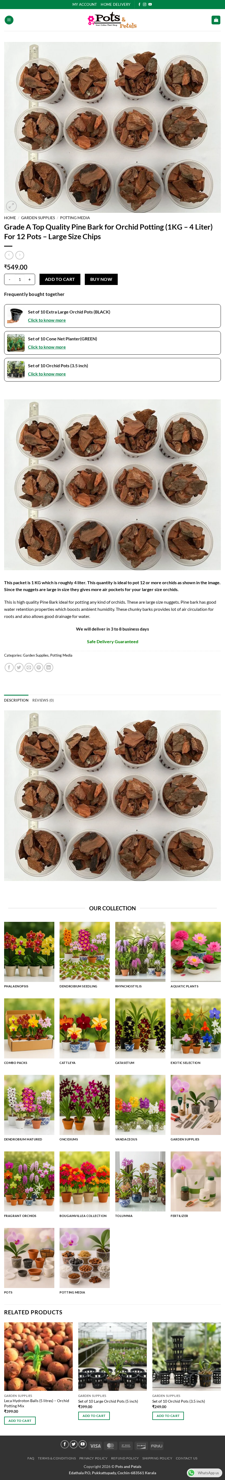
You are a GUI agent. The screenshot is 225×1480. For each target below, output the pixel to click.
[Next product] (9, 255)
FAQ (31, 1458)
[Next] (220, 1378)
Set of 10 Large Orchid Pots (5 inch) (108, 1401)
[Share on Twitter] (19, 667)
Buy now (101, 279)
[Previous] (4, 1378)
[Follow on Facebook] (139, 5)
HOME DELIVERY (115, 4)
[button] (9, 20)
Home (10, 218)
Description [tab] (16, 700)
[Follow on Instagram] (144, 5)
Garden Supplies (38, 218)
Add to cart (60, 279)
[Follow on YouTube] (150, 5)
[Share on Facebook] (9, 667)
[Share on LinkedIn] (48, 667)
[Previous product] (19, 255)
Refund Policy (125, 1458)
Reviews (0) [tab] (43, 700)
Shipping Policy (157, 1458)
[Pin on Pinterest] (38, 667)
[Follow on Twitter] (74, 1444)
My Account (84, 4)
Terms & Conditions (57, 1458)
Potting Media (75, 218)
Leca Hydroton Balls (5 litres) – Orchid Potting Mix (36, 1403)
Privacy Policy (93, 1458)
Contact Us (187, 1458)
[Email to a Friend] (28, 667)
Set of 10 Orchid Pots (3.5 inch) (178, 1401)
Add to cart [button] (20, 1420)
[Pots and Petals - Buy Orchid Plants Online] (112, 20)
